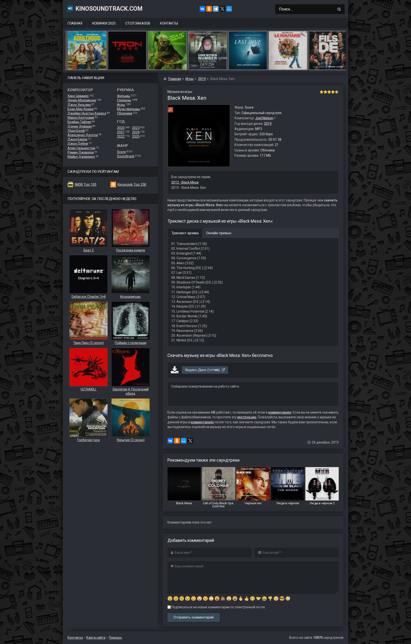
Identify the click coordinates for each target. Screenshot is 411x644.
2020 (121, 128)
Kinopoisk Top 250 (131, 184)
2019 (268, 123)
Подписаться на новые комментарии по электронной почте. (218, 607)
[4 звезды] (333, 92)
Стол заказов (137, 23)
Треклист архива (185, 233)
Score (121, 152)
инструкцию (246, 417)
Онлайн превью (218, 233)
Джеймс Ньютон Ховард (87, 113)
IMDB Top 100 (85, 184)
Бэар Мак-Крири (80, 109)
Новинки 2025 (104, 23)
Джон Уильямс (79, 105)
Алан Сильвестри (81, 148)
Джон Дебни (78, 143)
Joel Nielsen (264, 118)
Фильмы (123, 96)
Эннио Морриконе (82, 100)
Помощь (115, 637)
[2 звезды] (325, 92)
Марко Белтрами (81, 118)
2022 (121, 136)
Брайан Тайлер (79, 122)
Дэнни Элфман (80, 126)
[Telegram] (216, 9)
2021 (121, 132)
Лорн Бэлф (76, 131)
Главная (75, 23)
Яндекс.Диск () (203, 370)
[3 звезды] (329, 92)
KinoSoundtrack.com (108, 8)
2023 (136, 128)
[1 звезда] (321, 92)
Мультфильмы (128, 109)
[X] (222, 9)
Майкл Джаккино (81, 157)
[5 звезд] (337, 92)
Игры (121, 105)
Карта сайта (95, 637)
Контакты (169, 23)
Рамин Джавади (81, 152)
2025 (136, 136)
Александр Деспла (83, 135)
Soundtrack (125, 156)
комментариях (279, 412)
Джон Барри (77, 139)
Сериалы (124, 100)
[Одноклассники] (209, 9)
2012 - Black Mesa (185, 182)
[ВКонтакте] (202, 9)
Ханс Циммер (78, 96)
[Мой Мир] (229, 9)
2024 (136, 132)
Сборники (124, 113)
